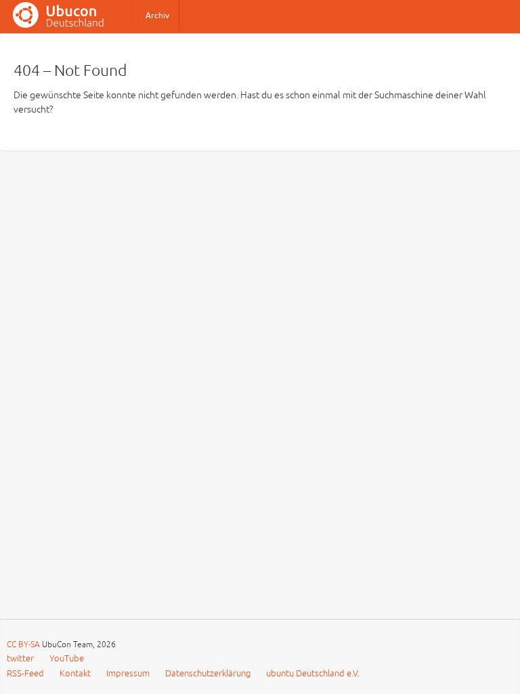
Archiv (157, 15)
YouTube (66, 658)
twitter (20, 658)
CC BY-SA (24, 645)
